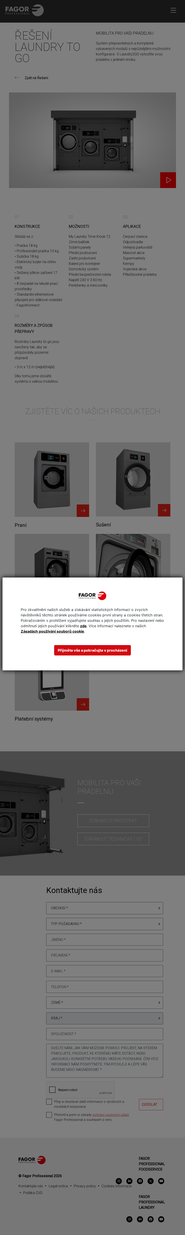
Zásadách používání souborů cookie (52, 631)
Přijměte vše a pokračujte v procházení (92, 650)
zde (83, 626)
